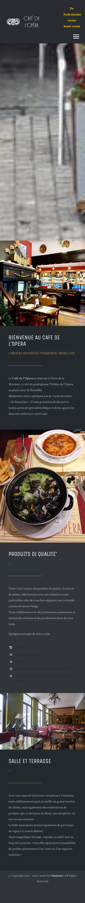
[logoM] (24, 15)
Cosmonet (57, 876)
